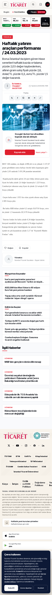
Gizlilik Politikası (10, 582)
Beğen (10, 248)
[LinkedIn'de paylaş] (28, 98)
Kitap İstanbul (41, 456)
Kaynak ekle (20, 152)
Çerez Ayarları (26, 588)
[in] (43, 445)
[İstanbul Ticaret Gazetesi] (19, 4)
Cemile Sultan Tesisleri (27, 467)
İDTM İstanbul (36, 462)
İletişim (15, 484)
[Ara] (33, 4)
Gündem (7, 37)
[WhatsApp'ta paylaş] (23, 98)
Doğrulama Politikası (40, 483)
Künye (5, 484)
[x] (9, 445)
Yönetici (18, 257)
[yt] (17, 445)
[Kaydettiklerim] (41, 4)
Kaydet (25, 248)
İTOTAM (8, 456)
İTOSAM (9, 467)
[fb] (34, 445)
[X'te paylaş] (11, 98)
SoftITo (27, 456)
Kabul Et (11, 588)
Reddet (41, 588)
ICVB (44, 467)
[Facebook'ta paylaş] (17, 98)
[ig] (26, 445)
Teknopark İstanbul (17, 462)
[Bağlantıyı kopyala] (40, 98)
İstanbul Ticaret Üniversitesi (26, 472)
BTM (18, 456)
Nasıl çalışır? (41, 152)
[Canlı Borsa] (47, 4)
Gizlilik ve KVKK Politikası (26, 484)
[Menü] (5, 4)
